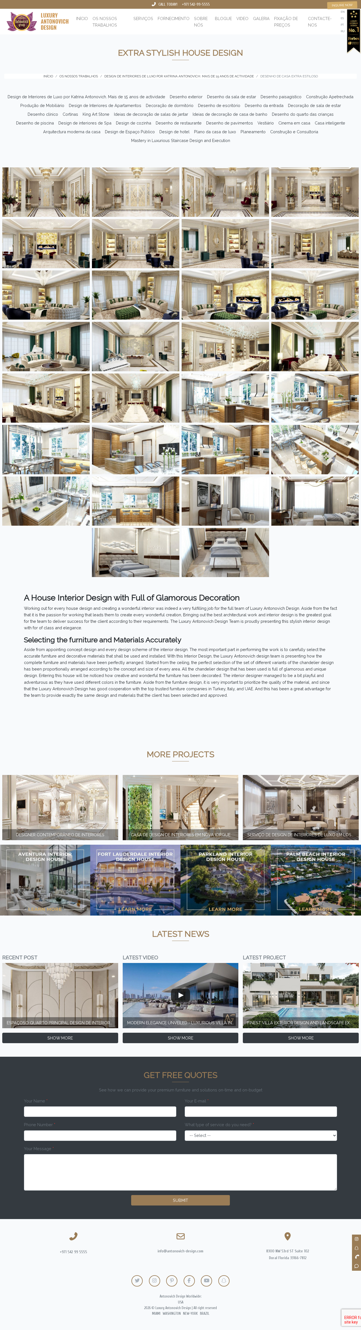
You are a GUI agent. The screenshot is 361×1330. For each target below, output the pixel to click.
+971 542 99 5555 (73, 1252)
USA (180, 1302)
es (342, 18)
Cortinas (70, 114)
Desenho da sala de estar (231, 96)
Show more (60, 1038)
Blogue (223, 18)
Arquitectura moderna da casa (71, 131)
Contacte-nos (320, 21)
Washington (172, 1314)
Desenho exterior (186, 96)
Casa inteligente (330, 123)
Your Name (36, 1100)
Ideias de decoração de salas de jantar (151, 114)
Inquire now (342, 5)
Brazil (204, 1314)
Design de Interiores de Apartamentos (105, 105)
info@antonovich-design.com (180, 1251)
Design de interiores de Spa (84, 123)
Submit (180, 1200)
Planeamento (253, 131)
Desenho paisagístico (281, 96)
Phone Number (39, 1124)
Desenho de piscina (35, 123)
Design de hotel (174, 131)
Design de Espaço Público (130, 131)
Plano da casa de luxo (215, 131)
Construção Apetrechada (329, 96)
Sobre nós (201, 21)
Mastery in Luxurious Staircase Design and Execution (180, 140)
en (343, 11)
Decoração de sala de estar (314, 105)
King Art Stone (96, 114)
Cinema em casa (294, 123)
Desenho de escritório (219, 105)
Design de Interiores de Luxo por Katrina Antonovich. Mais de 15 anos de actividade (86, 96)
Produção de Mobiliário (42, 105)
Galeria (261, 18)
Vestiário (265, 123)
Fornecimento (174, 18)
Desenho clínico (43, 114)
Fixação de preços (286, 21)
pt (342, 24)
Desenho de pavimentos (229, 123)
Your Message (39, 1148)
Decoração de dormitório (169, 105)
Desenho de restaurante (179, 123)
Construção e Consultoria (294, 131)
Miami (156, 1314)
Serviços (143, 18)
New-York (190, 1314)
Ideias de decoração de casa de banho (230, 114)
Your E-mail (197, 1100)
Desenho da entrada (264, 105)
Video (242, 18)
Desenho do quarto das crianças (303, 114)
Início (82, 18)
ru (343, 31)
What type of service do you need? (219, 1124)
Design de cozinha (133, 123)
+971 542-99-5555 (196, 4)
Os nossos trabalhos (105, 21)
